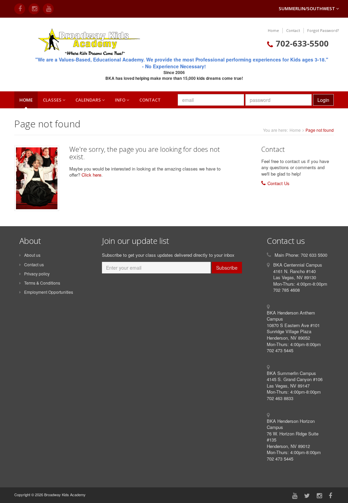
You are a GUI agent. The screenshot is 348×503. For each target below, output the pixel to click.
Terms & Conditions (42, 283)
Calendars (88, 100)
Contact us (34, 264)
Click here (91, 175)
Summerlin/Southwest (307, 8)
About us (32, 255)
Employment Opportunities (48, 292)
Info (120, 100)
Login (323, 99)
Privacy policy (37, 273)
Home (273, 30)
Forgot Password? (323, 30)
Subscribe (227, 267)
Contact (293, 30)
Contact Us (278, 183)
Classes (53, 100)
